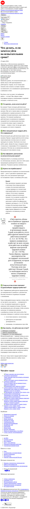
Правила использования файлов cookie (12, 13)
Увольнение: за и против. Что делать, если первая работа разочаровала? (16, 396)
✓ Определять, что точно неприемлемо (11, 334)
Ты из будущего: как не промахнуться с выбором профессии (15, 383)
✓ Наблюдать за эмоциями (8, 330)
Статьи (6, 42)
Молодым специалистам (11, 43)
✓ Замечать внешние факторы (9, 332)
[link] (3, 30)
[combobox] (8, 504)
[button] (2, 33)
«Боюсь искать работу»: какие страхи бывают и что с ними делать (14, 408)
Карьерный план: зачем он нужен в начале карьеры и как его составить (16, 389)
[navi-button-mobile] (2, 38)
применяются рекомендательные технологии (15, 490)
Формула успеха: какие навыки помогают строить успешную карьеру (16, 402)
